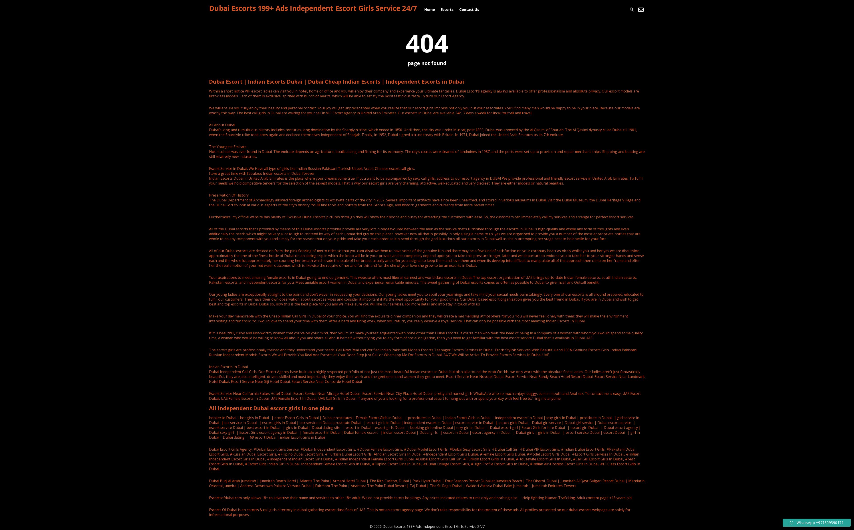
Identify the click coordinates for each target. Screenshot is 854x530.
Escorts (447, 9)
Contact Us (469, 9)
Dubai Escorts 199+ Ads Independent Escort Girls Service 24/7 (313, 8)
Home (429, 9)
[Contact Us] (641, 10)
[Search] (632, 10)
